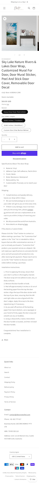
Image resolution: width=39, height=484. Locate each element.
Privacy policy (9, 476)
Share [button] (6, 340)
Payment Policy (9, 392)
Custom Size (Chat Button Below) (16, 130)
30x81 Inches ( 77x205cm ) (13, 120)
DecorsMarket (11, 472)
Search (6, 372)
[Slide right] (24, 55)
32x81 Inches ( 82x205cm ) (13, 125)
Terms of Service (10, 402)
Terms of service (20, 476)
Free (8, 104)
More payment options (19, 158)
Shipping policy (31, 476)
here (26, 224)
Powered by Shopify (21, 472)
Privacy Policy (9, 397)
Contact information (20, 479)
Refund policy (9, 387)
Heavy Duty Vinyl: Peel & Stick (15, 112)
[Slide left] (14, 55)
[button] (4, 8)
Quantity (4, 135)
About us (7, 367)
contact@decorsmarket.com (19, 415)
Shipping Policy (9, 382)
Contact (7, 377)
